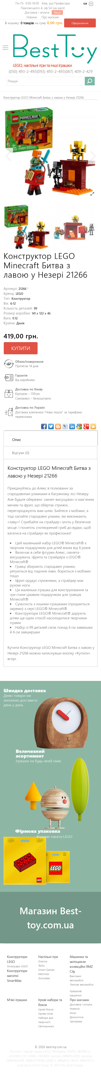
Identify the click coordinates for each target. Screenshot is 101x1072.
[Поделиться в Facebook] (44, 426)
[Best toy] (55, 48)
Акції (57, 12)
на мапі (59, 8)
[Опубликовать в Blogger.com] (58, 426)
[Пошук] (90, 81)
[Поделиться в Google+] (86, 426)
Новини (32, 17)
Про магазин (50, 17)
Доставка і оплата (37, 12)
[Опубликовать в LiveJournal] (65, 426)
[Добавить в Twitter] (51, 426)
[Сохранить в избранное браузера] (93, 426)
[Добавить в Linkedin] (72, 426)
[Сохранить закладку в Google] (79, 426)
